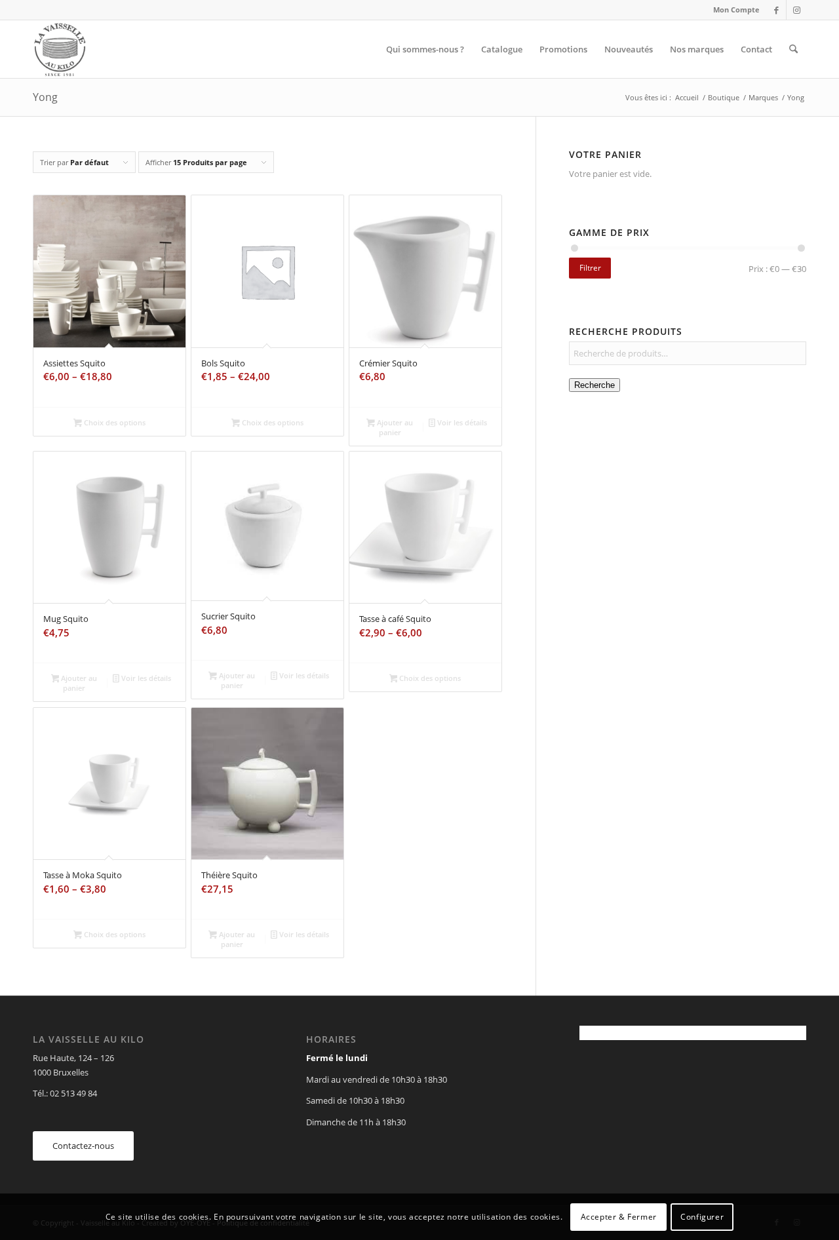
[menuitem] (733, 10)
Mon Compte (736, 9)
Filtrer (590, 267)
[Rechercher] (793, 49)
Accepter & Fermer (619, 1216)
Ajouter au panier (394, 427)
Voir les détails (461, 422)
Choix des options (114, 422)
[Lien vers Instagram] (796, 10)
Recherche (594, 385)
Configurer (702, 1216)
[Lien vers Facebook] (776, 10)
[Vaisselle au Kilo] (60, 49)
